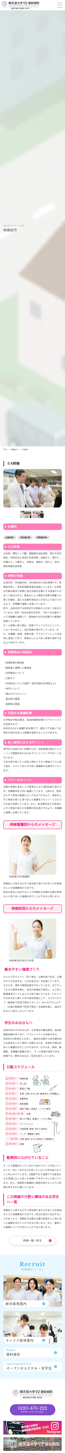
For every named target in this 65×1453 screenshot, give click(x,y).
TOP (5, 449)
